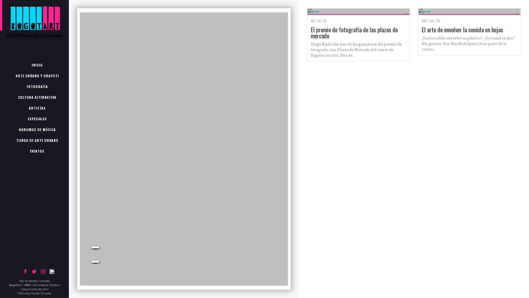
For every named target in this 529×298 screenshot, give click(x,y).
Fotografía (37, 86)
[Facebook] (25, 272)
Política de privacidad (28, 293)
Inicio (37, 65)
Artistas (37, 108)
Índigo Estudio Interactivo (35, 289)
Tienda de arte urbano (37, 140)
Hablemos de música (37, 129)
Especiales (37, 118)
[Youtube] (51, 272)
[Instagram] (43, 272)
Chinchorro (54, 285)
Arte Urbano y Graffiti (37, 75)
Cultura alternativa (37, 97)
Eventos (37, 151)
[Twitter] (34, 272)
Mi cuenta (46, 293)
